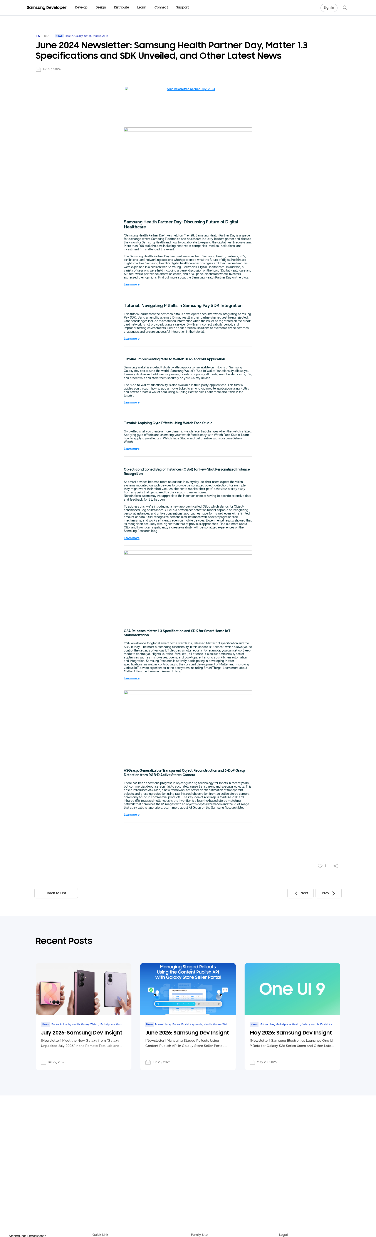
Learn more (131, 284)
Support (182, 7)
